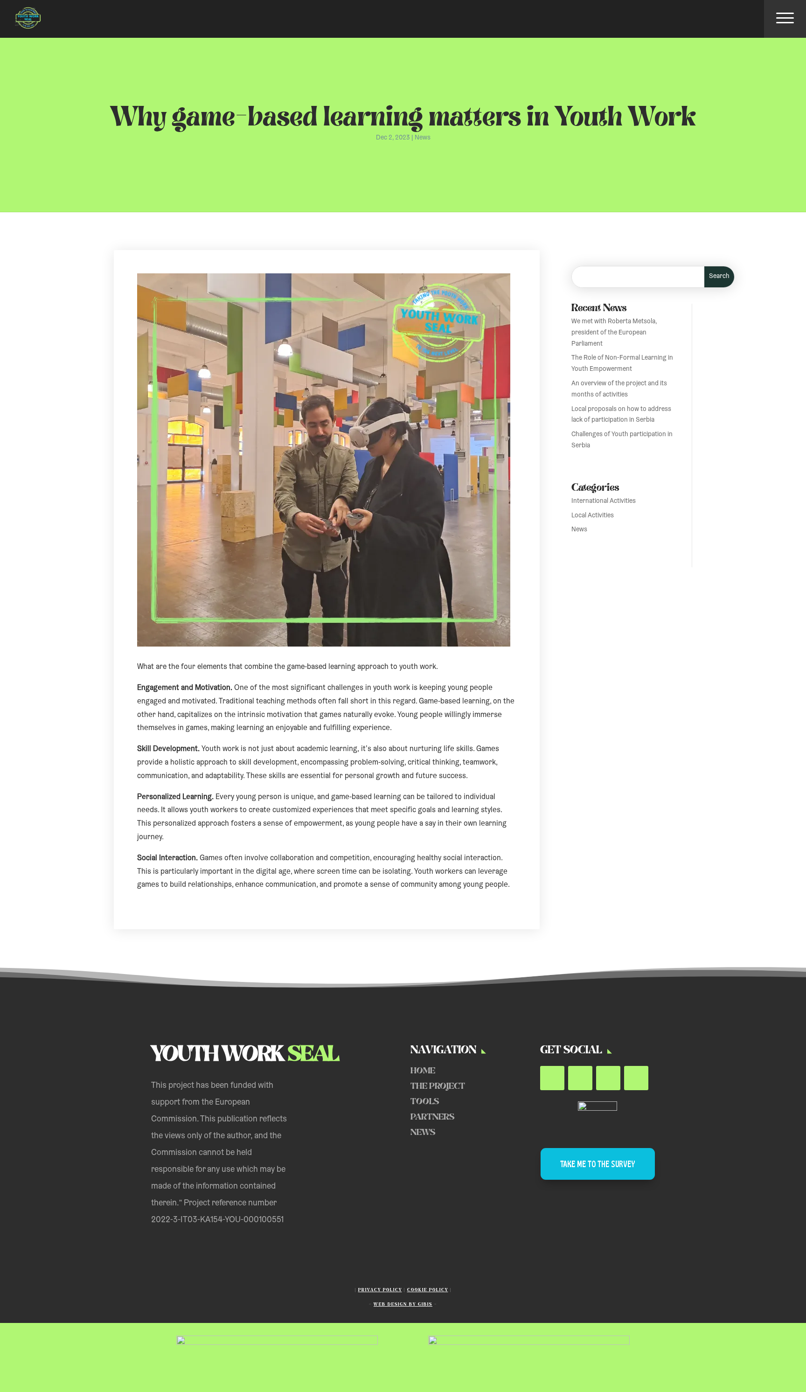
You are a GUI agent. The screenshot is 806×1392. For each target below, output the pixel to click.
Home (422, 1071)
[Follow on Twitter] (580, 1078)
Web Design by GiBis (403, 1304)
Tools (424, 1101)
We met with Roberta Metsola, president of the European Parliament (614, 333)
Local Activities (592, 516)
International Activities (603, 501)
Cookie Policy (427, 1290)
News (423, 138)
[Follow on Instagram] (636, 1078)
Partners (432, 1117)
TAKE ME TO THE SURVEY (597, 1163)
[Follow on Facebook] (552, 1078)
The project (437, 1086)
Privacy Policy (380, 1290)
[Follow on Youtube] (608, 1078)
